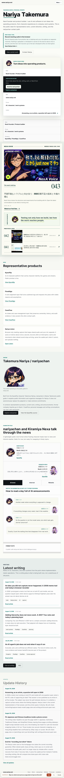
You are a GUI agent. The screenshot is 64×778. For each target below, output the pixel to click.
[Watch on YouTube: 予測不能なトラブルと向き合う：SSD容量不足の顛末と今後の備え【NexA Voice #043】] (32, 165)
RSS (19, 665)
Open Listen (9, 343)
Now (29, 772)
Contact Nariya (27, 52)
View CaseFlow (10, 320)
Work (33, 772)
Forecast (51, 772)
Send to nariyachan (13, 86)
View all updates (8, 763)
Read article (9, 604)
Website (51, 482)
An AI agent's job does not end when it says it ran (25, 644)
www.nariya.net (7, 2)
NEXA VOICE (8, 146)
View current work (12, 52)
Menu (58, 2)
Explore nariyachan (11, 90)
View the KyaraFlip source (29, 413)
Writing (46, 772)
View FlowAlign (10, 301)
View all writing (9, 665)
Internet (32, 482)
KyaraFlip (19, 457)
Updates (58, 772)
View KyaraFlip (10, 282)
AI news (12, 482)
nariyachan (39, 772)
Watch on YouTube (10, 208)
